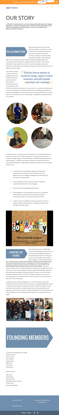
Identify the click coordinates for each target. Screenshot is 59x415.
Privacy (23, 413)
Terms (29, 413)
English (46, 1)
